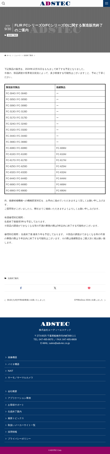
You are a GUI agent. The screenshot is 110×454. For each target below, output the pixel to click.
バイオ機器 (13, 364)
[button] (20, 288)
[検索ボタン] (3, 3)
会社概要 (12, 391)
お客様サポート (16, 405)
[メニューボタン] (106, 3)
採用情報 (12, 432)
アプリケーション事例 (19, 398)
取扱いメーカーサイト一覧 (21, 425)
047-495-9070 (46, 339)
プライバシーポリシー (19, 438)
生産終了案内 (12, 35)
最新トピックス (16, 418)
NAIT (10, 371)
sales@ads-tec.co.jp (59, 343)
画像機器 (12, 357)
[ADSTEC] (55, 3)
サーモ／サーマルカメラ (20, 377)
